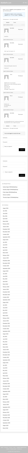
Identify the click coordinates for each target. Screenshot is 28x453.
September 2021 (6, 360)
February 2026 (6, 223)
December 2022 (6, 323)
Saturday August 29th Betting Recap (10, 189)
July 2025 (5, 242)
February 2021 (6, 378)
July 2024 (5, 273)
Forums (7, 9)
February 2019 (6, 412)
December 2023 (6, 292)
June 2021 (5, 367)
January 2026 (6, 226)
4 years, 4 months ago (12, 15)
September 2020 (6, 391)
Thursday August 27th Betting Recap (10, 197)
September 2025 (6, 237)
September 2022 (6, 331)
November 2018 (6, 417)
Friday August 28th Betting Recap (10, 192)
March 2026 (5, 221)
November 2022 (6, 326)
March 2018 (5, 428)
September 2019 (6, 407)
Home (4, 9)
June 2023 (5, 307)
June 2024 (5, 276)
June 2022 (5, 339)
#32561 (22, 92)
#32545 (22, 24)
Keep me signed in (8, 146)
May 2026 (5, 216)
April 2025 (5, 250)
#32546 (22, 39)
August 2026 (5, 208)
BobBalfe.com (6, 3)
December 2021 (6, 352)
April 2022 (5, 344)
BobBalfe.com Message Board (15, 9)
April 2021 (5, 373)
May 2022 (5, 341)
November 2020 (6, 386)
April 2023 (5, 312)
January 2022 (6, 349)
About (2, 447)
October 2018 (6, 420)
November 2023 (6, 294)
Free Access (19, 448)
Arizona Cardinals (6, 194)
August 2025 (5, 239)
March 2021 (5, 375)
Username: (5, 137)
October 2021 (6, 357)
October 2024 (6, 265)
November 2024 (6, 263)
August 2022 (5, 333)
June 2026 (5, 213)
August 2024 (5, 271)
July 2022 (5, 336)
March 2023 (5, 315)
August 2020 (5, 394)
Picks (14, 447)
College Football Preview (21, 447)
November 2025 (6, 231)
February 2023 (6, 318)
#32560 (22, 71)
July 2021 (5, 365)
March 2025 (5, 252)
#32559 (22, 54)
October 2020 (6, 388)
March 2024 (5, 284)
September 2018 (6, 422)
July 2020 (5, 396)
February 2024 (6, 286)
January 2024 (6, 289)
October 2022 (6, 328)
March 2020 (5, 399)
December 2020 (6, 383)
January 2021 (6, 381)
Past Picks (6, 447)
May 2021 (5, 370)
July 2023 (5, 305)
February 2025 (6, 255)
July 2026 (5, 210)
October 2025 (6, 234)
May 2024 (5, 278)
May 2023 (5, 310)
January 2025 (6, 258)
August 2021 (5, 362)
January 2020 (6, 404)
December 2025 (6, 229)
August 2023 (5, 302)
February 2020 (6, 402)
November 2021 (6, 354)
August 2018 (5, 425)
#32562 (22, 109)
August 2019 (5, 409)
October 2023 (6, 297)
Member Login (13, 448)
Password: (5, 142)
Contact (7, 448)
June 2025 (5, 244)
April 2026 (5, 218)
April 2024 (5, 281)
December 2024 (6, 260)
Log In (22, 149)
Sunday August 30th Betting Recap (10, 187)
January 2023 (6, 320)
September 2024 (6, 268)
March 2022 (5, 347)
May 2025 (5, 247)
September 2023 (6, 299)
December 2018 (6, 415)
